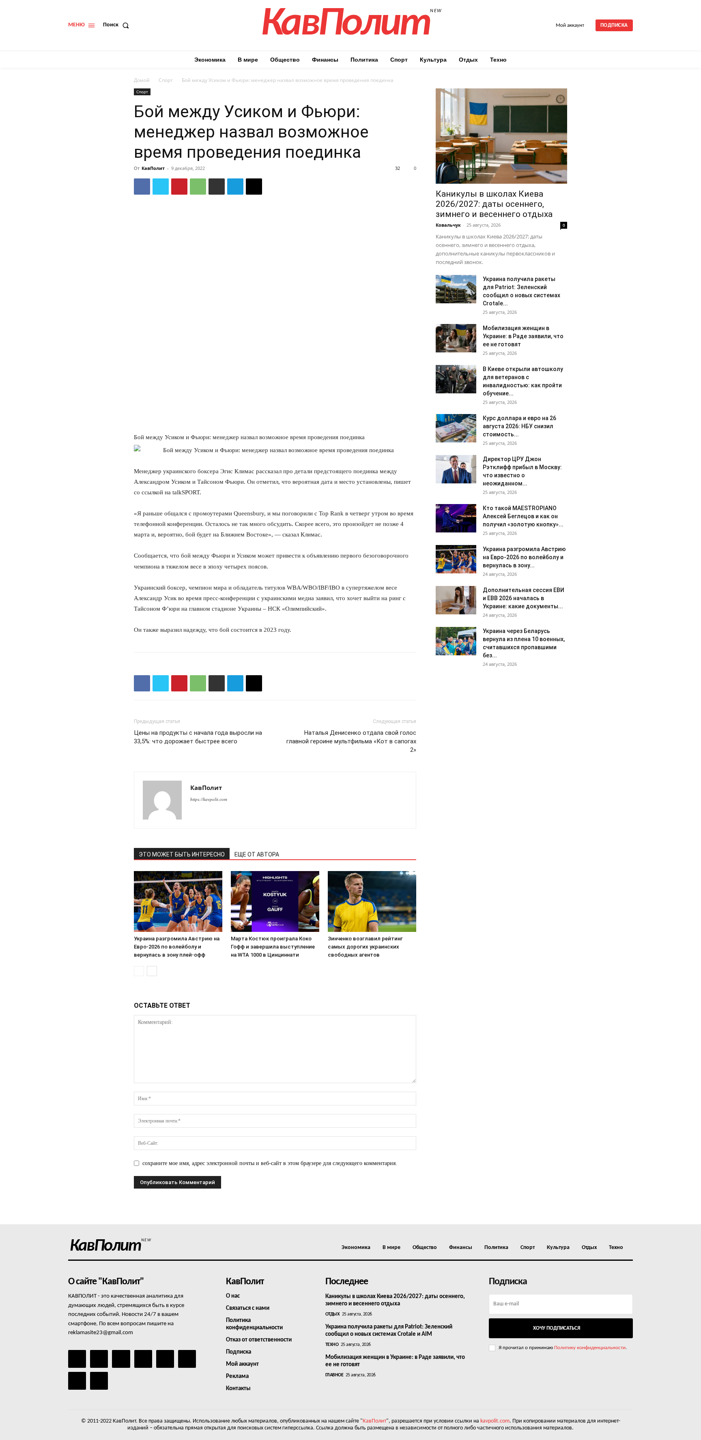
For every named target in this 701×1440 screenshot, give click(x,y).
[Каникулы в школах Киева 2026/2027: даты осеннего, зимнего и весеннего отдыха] (501, 136)
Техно (332, 1344)
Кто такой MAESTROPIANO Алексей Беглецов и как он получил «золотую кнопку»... (523, 516)
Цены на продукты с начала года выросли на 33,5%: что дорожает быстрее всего (198, 737)
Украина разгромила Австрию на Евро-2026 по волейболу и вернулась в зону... (524, 557)
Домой (142, 80)
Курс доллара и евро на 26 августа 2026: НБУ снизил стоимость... (519, 426)
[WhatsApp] (198, 186)
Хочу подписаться (556, 1328)
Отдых (332, 1314)
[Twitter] (161, 186)
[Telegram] (235, 186)
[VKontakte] (77, 1381)
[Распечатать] (217, 186)
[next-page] (152, 971)
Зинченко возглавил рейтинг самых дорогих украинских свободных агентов (365, 947)
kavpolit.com (495, 1421)
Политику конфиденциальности (590, 1347)
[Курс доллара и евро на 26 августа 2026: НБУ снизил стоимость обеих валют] (456, 428)
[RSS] (143, 1359)
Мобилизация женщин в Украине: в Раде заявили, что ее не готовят (523, 336)
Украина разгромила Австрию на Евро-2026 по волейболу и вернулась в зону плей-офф (176, 947)
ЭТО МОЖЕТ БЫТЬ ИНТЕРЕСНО (182, 854)
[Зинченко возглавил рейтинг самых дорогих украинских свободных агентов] (372, 901)
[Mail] (121, 1359)
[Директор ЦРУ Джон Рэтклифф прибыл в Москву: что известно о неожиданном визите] (456, 469)
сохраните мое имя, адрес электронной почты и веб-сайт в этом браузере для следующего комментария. (269, 1163)
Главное (334, 1375)
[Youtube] (99, 1381)
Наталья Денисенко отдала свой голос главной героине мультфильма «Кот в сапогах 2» (351, 741)
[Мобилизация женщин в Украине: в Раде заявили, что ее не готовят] (456, 338)
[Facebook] (142, 186)
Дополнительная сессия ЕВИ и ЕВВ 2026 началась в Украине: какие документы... (523, 598)
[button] (117, 25)
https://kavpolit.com (208, 799)
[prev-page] (139, 971)
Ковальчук (448, 225)
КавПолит (153, 168)
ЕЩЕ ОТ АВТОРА (256, 854)
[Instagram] (99, 1359)
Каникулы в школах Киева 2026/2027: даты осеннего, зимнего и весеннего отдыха (494, 204)
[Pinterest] (179, 186)
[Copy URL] (254, 186)
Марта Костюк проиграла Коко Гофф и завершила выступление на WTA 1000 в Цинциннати (273, 947)
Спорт (166, 80)
